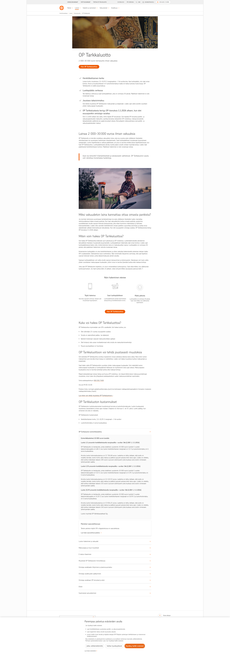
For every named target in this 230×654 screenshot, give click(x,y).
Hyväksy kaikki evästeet (135, 646)
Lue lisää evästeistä (90, 651)
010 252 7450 (99, 380)
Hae (139, 2)
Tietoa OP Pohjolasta (99, 2)
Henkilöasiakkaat (72, 2)
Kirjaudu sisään (164, 2)
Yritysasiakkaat (85, 2)
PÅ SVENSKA (130, 2)
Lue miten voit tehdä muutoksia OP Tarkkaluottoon (95, 395)
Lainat (70, 13)
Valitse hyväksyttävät (114, 646)
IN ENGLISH (121, 2)
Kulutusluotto (77, 13)
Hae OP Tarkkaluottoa (115, 312)
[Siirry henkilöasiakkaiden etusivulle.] (61, 8)
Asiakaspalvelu (149, 2)
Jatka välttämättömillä (94, 646)
